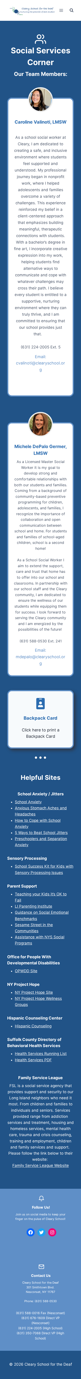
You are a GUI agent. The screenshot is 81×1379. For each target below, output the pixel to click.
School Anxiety (28, 802)
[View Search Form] (72, 10)
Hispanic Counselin (32, 1026)
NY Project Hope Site (34, 992)
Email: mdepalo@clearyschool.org (40, 657)
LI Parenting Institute (33, 906)
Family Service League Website (40, 1165)
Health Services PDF (33, 1060)
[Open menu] (61, 10)
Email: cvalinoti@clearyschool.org (40, 363)
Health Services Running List (41, 1053)
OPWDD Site (26, 971)
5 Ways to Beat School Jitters (41, 832)
